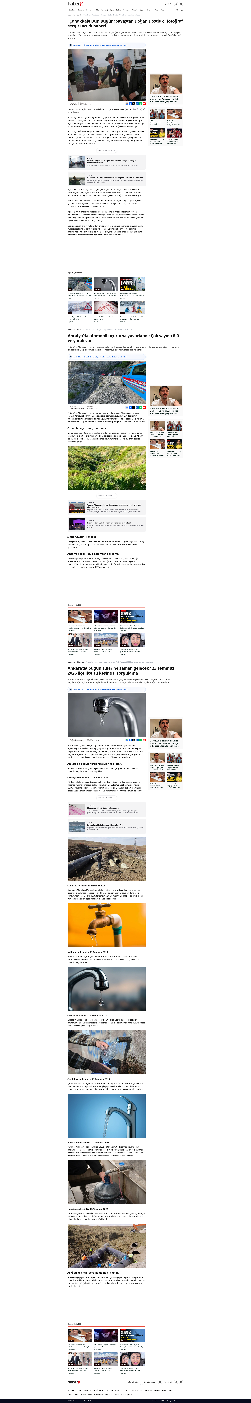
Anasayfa (71, 15)
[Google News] (127, 103)
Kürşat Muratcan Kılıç (77, 408)
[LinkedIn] (181, 4)
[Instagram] (176, 4)
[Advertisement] (107, 254)
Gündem (80, 662)
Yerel (79, 15)
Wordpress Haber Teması (175, 1401)
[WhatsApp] (140, 103)
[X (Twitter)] (170, 4)
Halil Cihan (73, 104)
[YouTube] (144, 103)
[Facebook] (165, 4)
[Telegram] (176, 1382)
